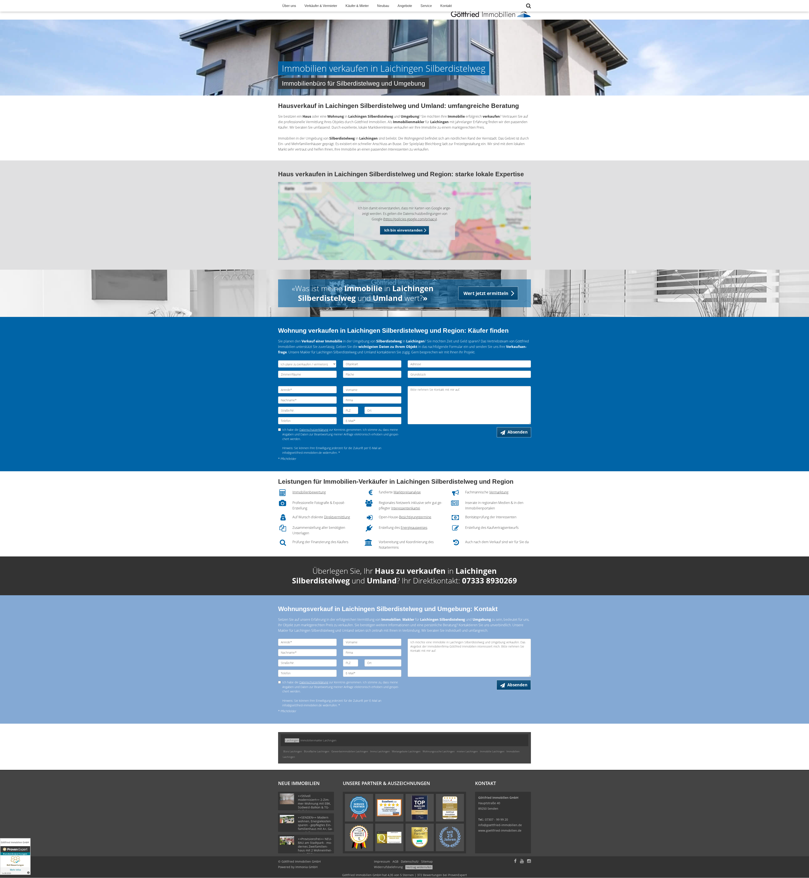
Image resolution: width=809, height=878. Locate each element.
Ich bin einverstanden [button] (403, 230)
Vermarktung (498, 492)
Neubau (383, 6)
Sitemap (427, 861)
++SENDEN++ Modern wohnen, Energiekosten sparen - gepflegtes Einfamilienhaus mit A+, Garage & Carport (315, 825)
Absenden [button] (518, 432)
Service (426, 6)
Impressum (382, 861)
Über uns (289, 6)
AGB (395, 861)
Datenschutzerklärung (313, 430)
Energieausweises (414, 527)
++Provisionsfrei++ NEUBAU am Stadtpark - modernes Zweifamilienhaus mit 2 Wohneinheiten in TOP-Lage (315, 846)
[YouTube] (522, 861)
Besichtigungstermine (415, 517)
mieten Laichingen (467, 751)
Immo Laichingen (380, 751)
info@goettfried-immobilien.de (500, 825)
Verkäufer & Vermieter (320, 6)
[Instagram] (529, 861)
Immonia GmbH (306, 867)
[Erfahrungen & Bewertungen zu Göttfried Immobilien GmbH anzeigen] (15, 856)
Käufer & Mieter (357, 6)
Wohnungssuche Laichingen (439, 751)
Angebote (405, 6)
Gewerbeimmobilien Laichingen (349, 751)
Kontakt (446, 6)
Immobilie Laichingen (492, 751)
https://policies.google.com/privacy (410, 219)
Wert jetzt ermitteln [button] (486, 293)
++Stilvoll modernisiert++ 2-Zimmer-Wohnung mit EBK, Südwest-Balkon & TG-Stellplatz (314, 803)
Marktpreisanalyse (407, 492)
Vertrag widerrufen (418, 867)
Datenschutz (410, 861)
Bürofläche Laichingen (316, 751)
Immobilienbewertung (309, 492)
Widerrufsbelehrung (388, 867)
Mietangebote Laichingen (406, 751)
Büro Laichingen (292, 751)
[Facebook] (515, 861)
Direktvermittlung (337, 517)
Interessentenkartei (405, 508)
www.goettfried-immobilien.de (499, 830)
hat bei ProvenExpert (404, 875)
